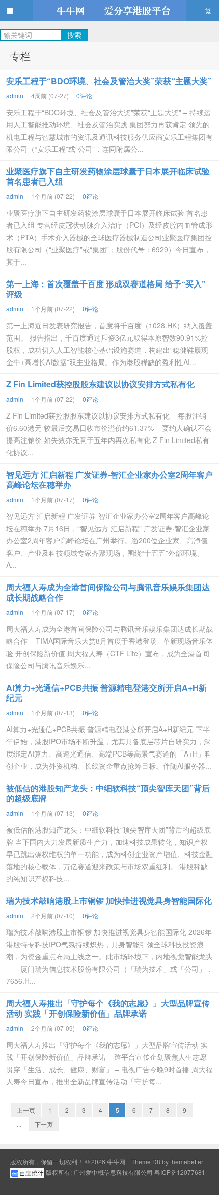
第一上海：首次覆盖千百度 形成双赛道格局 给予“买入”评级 (106, 289)
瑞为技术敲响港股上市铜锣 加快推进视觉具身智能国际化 (109, 900)
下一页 (44, 1124)
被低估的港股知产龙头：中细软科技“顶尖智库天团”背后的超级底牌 (108, 793)
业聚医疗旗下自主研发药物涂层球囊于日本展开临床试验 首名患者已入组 (108, 176)
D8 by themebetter (177, 1161)
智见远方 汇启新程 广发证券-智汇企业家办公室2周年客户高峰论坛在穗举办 (109, 479)
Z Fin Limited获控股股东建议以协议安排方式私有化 (100, 384)
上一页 (26, 1110)
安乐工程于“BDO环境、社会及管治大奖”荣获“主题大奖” (109, 81)
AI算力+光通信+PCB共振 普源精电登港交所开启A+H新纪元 (106, 693)
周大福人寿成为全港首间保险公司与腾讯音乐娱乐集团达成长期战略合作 (108, 592)
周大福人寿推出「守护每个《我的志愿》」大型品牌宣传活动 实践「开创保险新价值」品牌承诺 (108, 1008)
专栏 (20, 55)
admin (14, 95)
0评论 (84, 95)
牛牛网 (109, 10)
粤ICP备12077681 (179, 1171)
